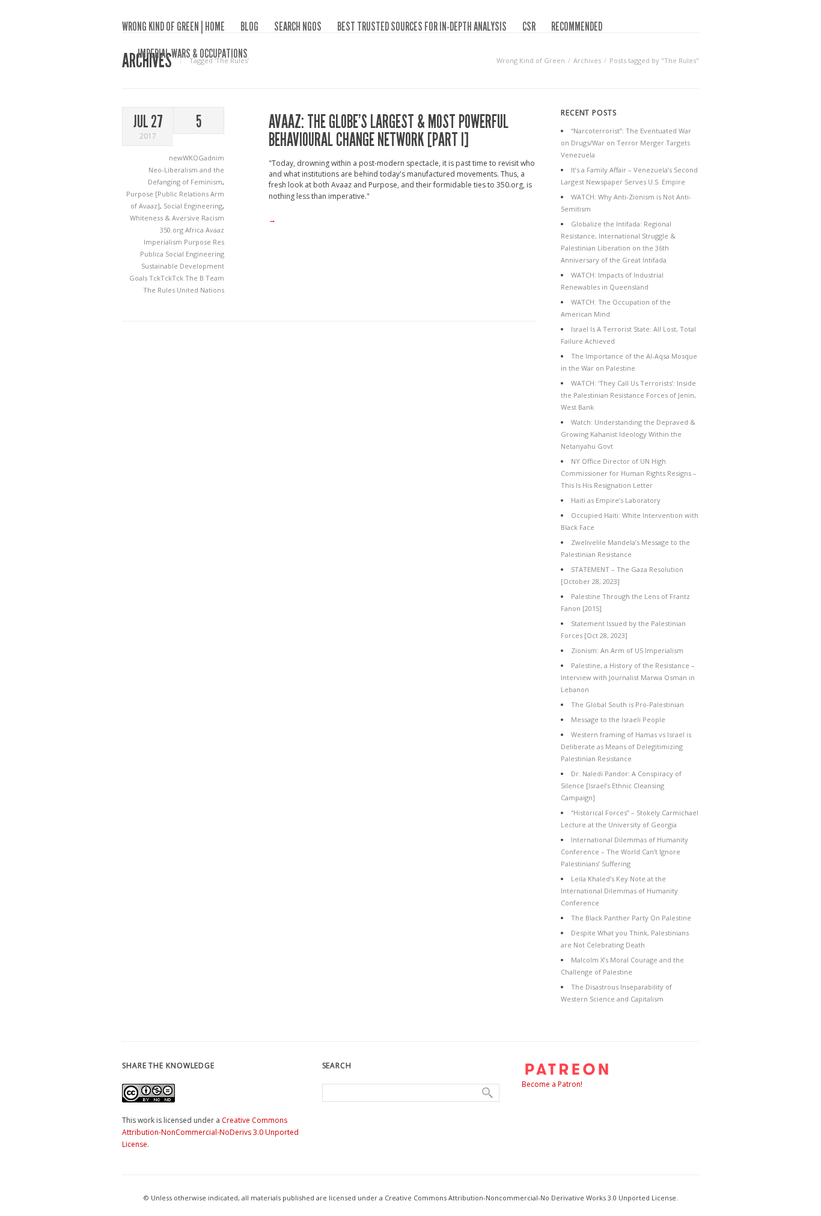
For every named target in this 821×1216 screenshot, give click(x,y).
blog (249, 26)
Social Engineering (192, 205)
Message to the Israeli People (618, 719)
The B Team (204, 277)
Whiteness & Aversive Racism (177, 217)
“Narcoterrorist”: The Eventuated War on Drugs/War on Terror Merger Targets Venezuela (626, 142)
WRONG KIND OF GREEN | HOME (173, 26)
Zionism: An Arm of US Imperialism (627, 650)
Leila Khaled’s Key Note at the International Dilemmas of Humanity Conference (619, 890)
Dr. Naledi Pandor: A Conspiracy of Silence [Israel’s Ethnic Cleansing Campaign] (621, 785)
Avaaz (215, 229)
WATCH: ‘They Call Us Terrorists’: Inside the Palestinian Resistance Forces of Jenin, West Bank (628, 395)
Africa (195, 229)
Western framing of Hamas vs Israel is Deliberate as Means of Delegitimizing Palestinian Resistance (626, 746)
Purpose (198, 241)
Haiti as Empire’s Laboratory (616, 500)
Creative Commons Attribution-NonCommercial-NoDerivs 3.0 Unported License (210, 1132)
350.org (172, 229)
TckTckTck (167, 277)
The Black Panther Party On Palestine (631, 917)
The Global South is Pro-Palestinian (627, 704)
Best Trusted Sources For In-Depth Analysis (422, 26)
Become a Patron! (552, 1084)
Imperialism (164, 241)
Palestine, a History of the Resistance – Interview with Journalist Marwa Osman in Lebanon (628, 677)
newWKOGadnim (196, 157)
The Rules (160, 289)
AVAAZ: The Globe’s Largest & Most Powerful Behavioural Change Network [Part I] (388, 131)
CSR (529, 26)
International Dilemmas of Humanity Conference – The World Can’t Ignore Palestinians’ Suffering (624, 851)
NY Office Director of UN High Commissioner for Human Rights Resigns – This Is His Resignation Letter (629, 473)
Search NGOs (298, 26)
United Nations (200, 289)
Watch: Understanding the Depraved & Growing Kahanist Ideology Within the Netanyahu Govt (628, 434)
